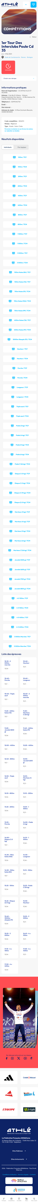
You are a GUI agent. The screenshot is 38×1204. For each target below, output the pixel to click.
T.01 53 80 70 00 (7, 1142)
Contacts (33, 1174)
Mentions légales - (24, 1174)
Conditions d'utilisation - (10, 1174)
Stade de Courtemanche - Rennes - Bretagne (19, 57)
